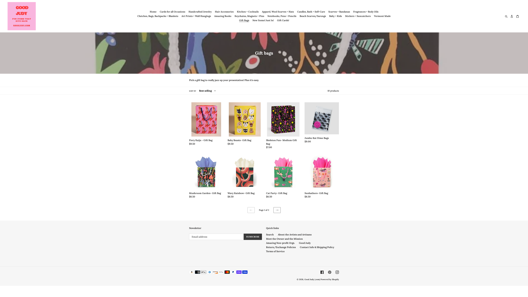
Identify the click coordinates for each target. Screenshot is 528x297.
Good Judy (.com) (312, 279)
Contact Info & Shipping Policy (317, 247)
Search (270, 234)
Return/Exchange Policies (281, 247)
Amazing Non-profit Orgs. (280, 242)
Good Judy (305, 242)
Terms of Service (275, 251)
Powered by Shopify (330, 279)
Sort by (192, 91)
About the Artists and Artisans (295, 234)
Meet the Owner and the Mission (284, 238)
